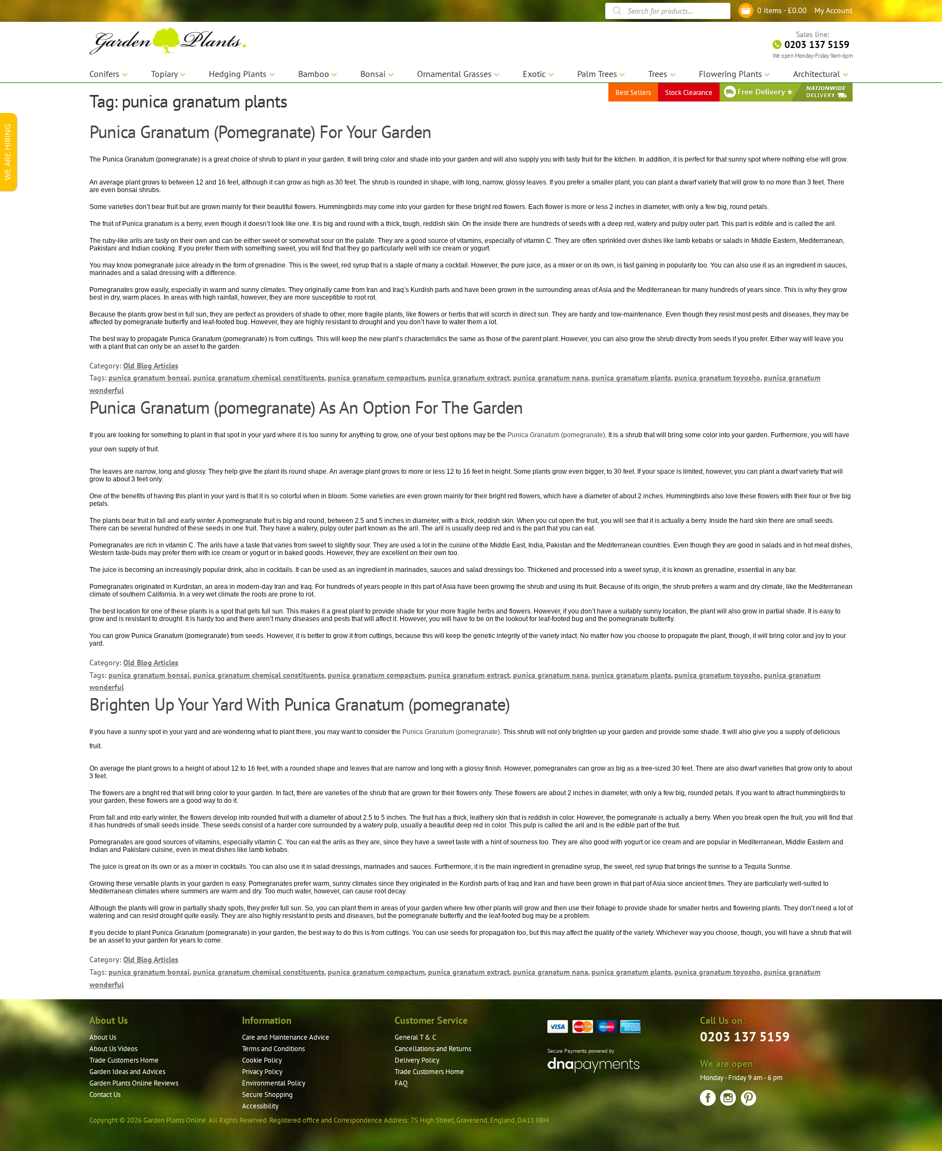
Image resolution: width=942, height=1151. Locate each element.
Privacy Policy (262, 1071)
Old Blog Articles (150, 366)
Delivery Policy (417, 1060)
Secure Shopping (267, 1094)
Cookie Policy (262, 1060)
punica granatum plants (631, 378)
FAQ (401, 1083)
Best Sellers (633, 92)
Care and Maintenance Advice (285, 1037)
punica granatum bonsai (149, 378)
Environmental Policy (273, 1083)
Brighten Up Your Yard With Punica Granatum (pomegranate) (299, 704)
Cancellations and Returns (433, 1048)
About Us (102, 1037)
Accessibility (260, 1106)
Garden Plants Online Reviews (133, 1083)
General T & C (415, 1037)
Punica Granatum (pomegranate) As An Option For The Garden (306, 407)
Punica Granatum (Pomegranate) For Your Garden (260, 131)
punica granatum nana (550, 378)
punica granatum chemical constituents (258, 378)
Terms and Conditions (273, 1048)
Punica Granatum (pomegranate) (556, 435)
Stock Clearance (688, 92)
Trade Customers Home (124, 1060)
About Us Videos (113, 1048)
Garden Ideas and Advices (127, 1071)
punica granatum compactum (376, 378)
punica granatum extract (469, 378)
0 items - (782, 10)
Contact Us (104, 1094)
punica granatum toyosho (717, 378)
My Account (833, 10)
